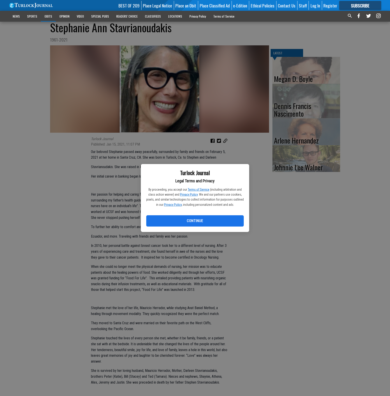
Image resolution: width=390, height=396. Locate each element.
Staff (303, 5)
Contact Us (286, 5)
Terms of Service (198, 189)
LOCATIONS (175, 16)
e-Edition (240, 5)
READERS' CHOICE (127, 16)
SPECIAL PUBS (100, 16)
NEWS (16, 16)
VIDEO (80, 16)
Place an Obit (185, 5)
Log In (315, 5)
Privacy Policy (189, 194)
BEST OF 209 (128, 5)
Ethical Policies (262, 5)
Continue (195, 221)
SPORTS (32, 16)
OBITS (48, 16)
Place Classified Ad (215, 5)
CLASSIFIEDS (153, 16)
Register (330, 5)
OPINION (64, 16)
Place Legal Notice (157, 5)
